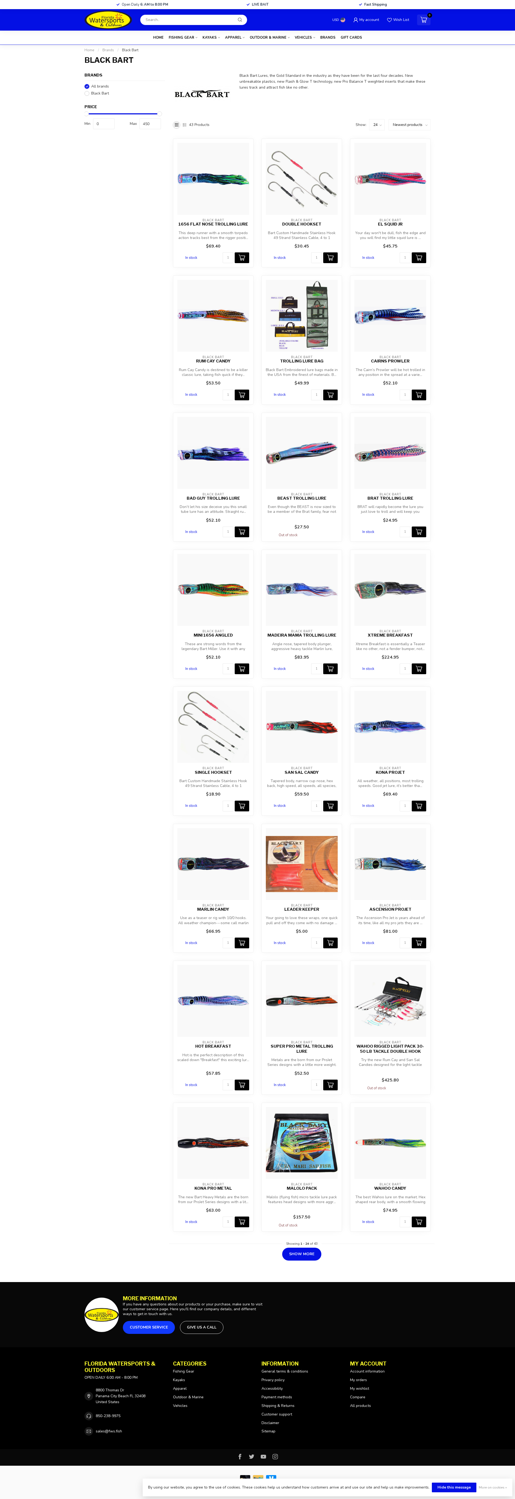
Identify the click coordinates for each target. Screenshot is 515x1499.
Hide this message (454, 1487)
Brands (328, 37)
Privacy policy (273, 1379)
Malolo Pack (302, 1188)
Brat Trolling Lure (390, 498)
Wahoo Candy (390, 1188)
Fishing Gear (181, 37)
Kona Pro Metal (213, 1188)
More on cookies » (493, 1487)
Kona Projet (390, 772)
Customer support (277, 1414)
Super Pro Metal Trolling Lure (302, 1049)
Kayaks (210, 37)
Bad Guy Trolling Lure (213, 498)
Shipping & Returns (278, 1405)
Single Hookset (213, 772)
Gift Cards (351, 37)
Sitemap (268, 1431)
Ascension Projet (390, 909)
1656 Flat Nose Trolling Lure (213, 224)
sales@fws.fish (109, 1431)
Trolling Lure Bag (301, 361)
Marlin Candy (213, 909)
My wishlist (359, 1388)
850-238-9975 (108, 1415)
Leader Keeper (301, 909)
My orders (358, 1379)
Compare (357, 1397)
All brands (100, 86)
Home (158, 37)
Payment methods (277, 1397)
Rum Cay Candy (213, 361)
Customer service (149, 1327)
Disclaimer (270, 1422)
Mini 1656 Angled (213, 635)
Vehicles (303, 37)
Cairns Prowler (390, 361)
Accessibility (272, 1388)
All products (360, 1405)
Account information (367, 1371)
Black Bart (130, 50)
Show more (301, 1254)
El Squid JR (390, 224)
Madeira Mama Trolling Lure (301, 635)
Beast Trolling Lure (301, 498)
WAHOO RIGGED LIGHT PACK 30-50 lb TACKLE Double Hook (390, 1049)
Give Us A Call (201, 1327)
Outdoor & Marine (268, 37)
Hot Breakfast (213, 1046)
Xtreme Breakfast (390, 635)
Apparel (233, 37)
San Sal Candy (302, 772)
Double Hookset (301, 224)
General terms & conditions (285, 1371)
